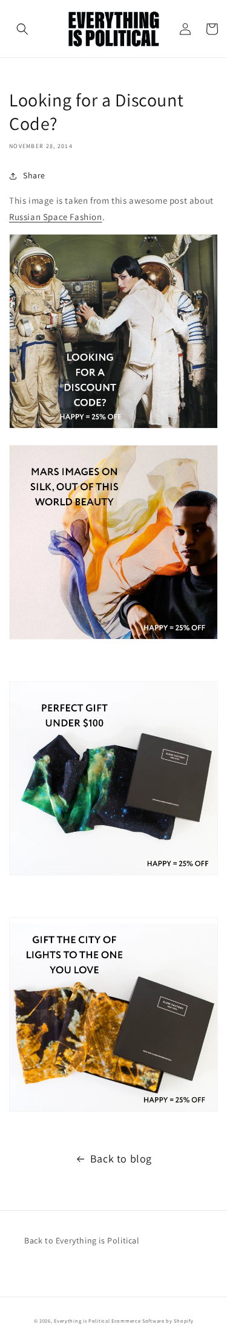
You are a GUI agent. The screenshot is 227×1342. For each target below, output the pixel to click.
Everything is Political (82, 1320)
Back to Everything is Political (82, 1240)
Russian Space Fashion (55, 216)
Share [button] (34, 175)
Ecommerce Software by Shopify (152, 1320)
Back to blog (121, 1158)
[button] (22, 29)
